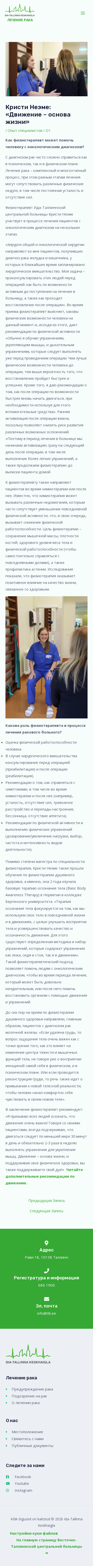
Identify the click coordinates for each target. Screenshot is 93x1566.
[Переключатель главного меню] (83, 13)
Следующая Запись (46, 1211)
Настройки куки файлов (34, 1533)
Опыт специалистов (25, 130)
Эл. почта (47, 1306)
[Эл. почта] (46, 1299)
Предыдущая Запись (46, 1200)
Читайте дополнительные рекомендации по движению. (44, 1176)
